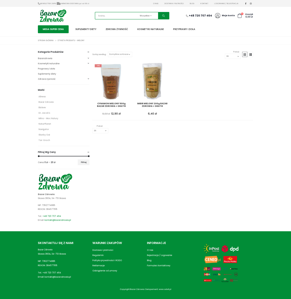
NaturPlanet (44, 123)
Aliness (42, 96)
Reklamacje (98, 265)
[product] (152, 81)
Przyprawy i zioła (184, 29)
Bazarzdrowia (45, 58)
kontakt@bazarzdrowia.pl (58, 220)
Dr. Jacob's (44, 112)
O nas (155, 3)
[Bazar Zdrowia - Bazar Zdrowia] (53, 15)
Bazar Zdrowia (46, 102)
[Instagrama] (251, 3)
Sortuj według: (99, 54)
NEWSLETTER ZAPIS (48, 3)
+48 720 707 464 (52, 216)
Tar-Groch (44, 140)
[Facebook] (246, 3)
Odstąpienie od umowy (104, 270)
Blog (192, 3)
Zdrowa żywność (117, 29)
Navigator (43, 129)
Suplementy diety (85, 29)
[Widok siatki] (244, 54)
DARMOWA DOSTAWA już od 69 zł (74, 3)
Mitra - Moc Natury (48, 118)
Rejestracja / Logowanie (159, 255)
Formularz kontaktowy (158, 265)
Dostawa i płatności (174, 3)
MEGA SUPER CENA (53, 29)
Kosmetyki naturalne (150, 29)
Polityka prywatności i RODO (107, 260)
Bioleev (42, 107)
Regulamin (98, 255)
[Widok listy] (250, 54)
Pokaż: (236, 51)
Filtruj (83, 162)
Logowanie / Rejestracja (226, 3)
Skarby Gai (44, 134)
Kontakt (204, 3)
